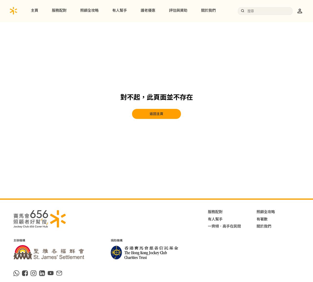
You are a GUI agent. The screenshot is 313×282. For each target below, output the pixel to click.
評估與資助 (178, 10)
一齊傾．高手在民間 (224, 226)
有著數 (262, 219)
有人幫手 (119, 10)
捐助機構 (117, 240)
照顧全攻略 (89, 10)
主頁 (34, 10)
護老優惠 (148, 10)
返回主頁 (156, 114)
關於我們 (208, 10)
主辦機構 (19, 240)
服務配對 (59, 10)
